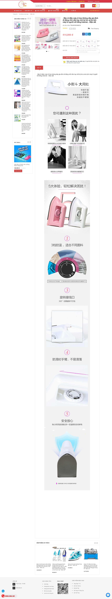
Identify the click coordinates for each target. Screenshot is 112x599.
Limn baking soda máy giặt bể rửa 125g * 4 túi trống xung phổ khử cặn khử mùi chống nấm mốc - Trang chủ (26, 48)
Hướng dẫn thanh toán (49, 588)
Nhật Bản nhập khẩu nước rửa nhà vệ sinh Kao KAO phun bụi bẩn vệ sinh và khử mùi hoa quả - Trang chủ (26, 38)
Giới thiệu (46, 584)
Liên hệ (74, 10)
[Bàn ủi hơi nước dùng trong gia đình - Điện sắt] (75, 554)
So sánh (97, 1)
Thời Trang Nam (54, 10)
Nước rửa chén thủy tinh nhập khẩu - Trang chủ (26, 116)
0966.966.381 (19, 588)
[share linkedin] (89, 34)
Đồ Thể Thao (77, 592)
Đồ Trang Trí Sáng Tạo (79, 590)
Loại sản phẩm (39, 6)
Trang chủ (18, 10)
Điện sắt (32, 14)
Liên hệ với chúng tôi (48, 593)
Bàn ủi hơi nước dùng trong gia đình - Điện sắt (75, 564)
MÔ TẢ (39, 67)
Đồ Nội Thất (76, 588)
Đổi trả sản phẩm (48, 591)
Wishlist (91, 1)
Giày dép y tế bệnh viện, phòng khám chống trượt (21, 165)
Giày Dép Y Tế (28, 10)
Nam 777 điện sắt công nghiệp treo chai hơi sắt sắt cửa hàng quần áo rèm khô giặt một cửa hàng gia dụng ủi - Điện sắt (90, 566)
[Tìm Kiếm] (82, 6)
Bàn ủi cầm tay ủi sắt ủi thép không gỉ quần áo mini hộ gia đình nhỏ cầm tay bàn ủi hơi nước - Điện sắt (43, 565)
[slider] (65, 28)
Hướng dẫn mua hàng (49, 586)
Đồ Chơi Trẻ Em (77, 586)
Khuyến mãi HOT (94, 10)
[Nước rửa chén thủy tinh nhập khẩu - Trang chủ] (17, 117)
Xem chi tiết (18, 170)
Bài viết (65, 10)
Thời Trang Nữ (40, 10)
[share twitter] (86, 34)
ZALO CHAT (60, 581)
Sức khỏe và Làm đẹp (23, 14)
